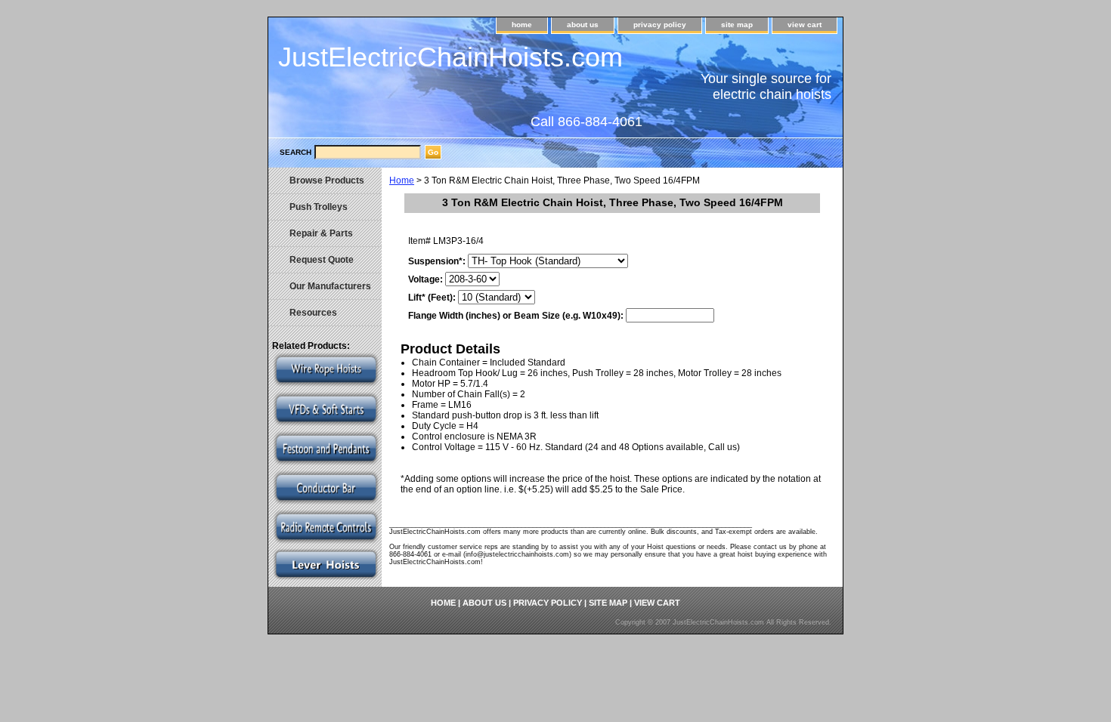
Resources (313, 312)
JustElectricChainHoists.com (450, 57)
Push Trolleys (318, 207)
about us (583, 24)
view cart (805, 24)
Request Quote (321, 260)
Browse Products (326, 180)
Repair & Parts (321, 233)
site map (737, 24)
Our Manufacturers (330, 286)
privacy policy (659, 24)
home (522, 24)
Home (401, 180)
